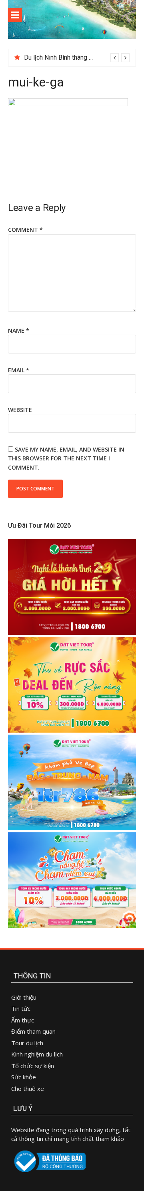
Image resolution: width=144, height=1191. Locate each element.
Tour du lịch (27, 1043)
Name (18, 330)
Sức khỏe (23, 1077)
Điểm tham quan (33, 1031)
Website (20, 410)
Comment (25, 229)
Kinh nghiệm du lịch (37, 1054)
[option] (77, 57)
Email (18, 370)
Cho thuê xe (27, 1089)
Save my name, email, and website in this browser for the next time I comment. (66, 458)
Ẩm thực (23, 1020)
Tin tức (20, 1008)
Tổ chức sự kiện (32, 1066)
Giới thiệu (23, 997)
